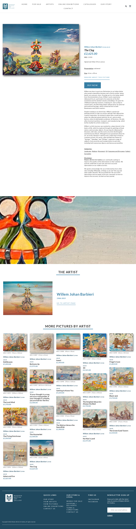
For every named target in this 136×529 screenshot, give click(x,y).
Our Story (106, 4)
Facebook (93, 501)
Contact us (49, 508)
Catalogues (90, 4)
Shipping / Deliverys (72, 504)
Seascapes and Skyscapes (116, 151)
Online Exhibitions (68, 4)
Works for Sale (75, 501)
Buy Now (92, 85)
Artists (50, 4)
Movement (101, 151)
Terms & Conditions (72, 509)
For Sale (36, 4)
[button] (126, 6)
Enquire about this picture (97, 77)
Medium (94, 151)
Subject (127, 151)
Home (25, 4)
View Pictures (51, 504)
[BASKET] (130, 6)
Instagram (93, 499)
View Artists (50, 501)
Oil (107, 151)
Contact (68, 8)
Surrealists (87, 154)
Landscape (87, 151)
